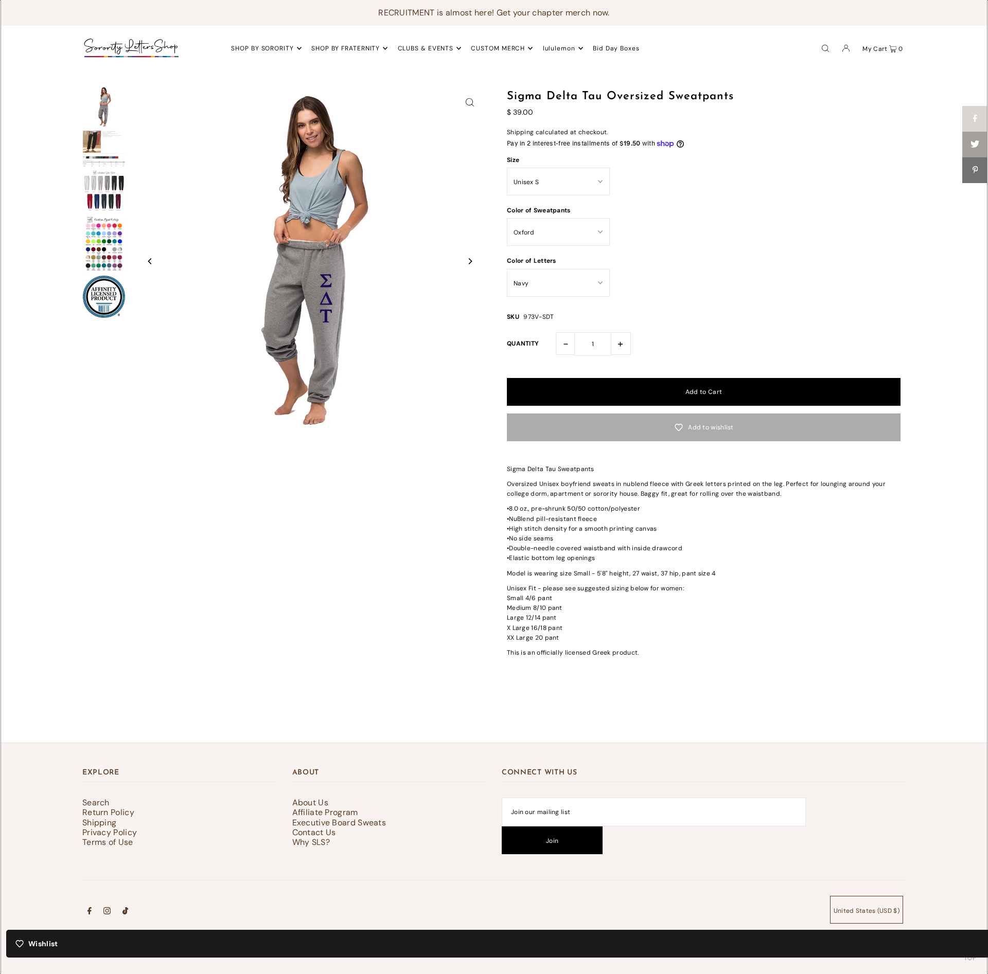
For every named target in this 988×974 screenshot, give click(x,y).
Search (96, 802)
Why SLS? (311, 842)
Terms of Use (107, 842)
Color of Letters (531, 261)
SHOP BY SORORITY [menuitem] (262, 48)
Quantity (523, 343)
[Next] (469, 261)
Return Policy (108, 812)
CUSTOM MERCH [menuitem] (498, 48)
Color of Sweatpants (539, 210)
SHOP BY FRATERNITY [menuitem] (345, 48)
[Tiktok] (125, 912)
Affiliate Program (325, 812)
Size (513, 160)
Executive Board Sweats (339, 822)
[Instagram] (107, 912)
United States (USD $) (866, 911)
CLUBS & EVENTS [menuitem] (426, 48)
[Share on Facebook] (975, 119)
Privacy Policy (109, 832)
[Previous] (150, 261)
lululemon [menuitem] (559, 48)
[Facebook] (89, 912)
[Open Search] (825, 47)
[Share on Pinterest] (975, 170)
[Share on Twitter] (975, 144)
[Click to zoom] (469, 102)
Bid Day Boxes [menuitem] (616, 48)
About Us (310, 802)
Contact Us (314, 832)
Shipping (520, 132)
